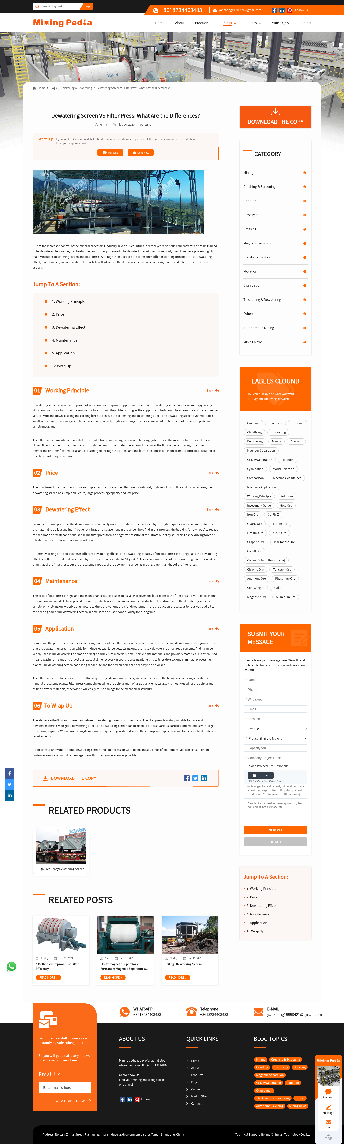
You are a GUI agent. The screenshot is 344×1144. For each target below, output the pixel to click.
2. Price (58, 314)
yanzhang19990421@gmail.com (240, 10)
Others (248, 313)
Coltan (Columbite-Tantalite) (266, 560)
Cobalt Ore (254, 551)
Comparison (255, 478)
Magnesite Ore (257, 597)
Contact (305, 23)
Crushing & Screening (259, 186)
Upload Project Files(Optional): (267, 766)
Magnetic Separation (258, 243)
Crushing (253, 423)
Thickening (278, 432)
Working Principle (259, 496)
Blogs (227, 23)
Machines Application (261, 487)
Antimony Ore (256, 579)
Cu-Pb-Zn (274, 515)
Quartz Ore (254, 524)
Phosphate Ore (285, 579)
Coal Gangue (255, 588)
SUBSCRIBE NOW (69, 1101)
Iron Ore (252, 515)
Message (113, 152)
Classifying (251, 215)
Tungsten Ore (282, 570)
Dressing (249, 229)
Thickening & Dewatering (76, 88)
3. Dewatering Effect (68, 327)
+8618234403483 (181, 10)
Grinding (249, 201)
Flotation (250, 271)
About (179, 23)
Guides (251, 23)
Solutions (286, 496)
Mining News (253, 342)
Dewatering (255, 441)
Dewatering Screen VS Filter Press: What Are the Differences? (133, 88)
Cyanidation (252, 285)
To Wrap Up (61, 366)
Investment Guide (259, 505)
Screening (275, 423)
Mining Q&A (280, 23)
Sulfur (278, 588)
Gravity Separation (257, 257)
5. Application (63, 353)
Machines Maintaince (287, 478)
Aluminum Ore (285, 597)
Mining (248, 172)
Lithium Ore (255, 533)
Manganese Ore (284, 542)
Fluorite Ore (279, 524)
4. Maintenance (64, 340)
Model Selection (283, 469)
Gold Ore (286, 505)
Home (159, 23)
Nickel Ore (279, 533)
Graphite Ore (256, 542)
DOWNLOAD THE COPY (73, 778)
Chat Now (143, 152)
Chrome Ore (255, 570)
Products (202, 23)
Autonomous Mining (258, 328)
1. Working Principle (68, 301)
